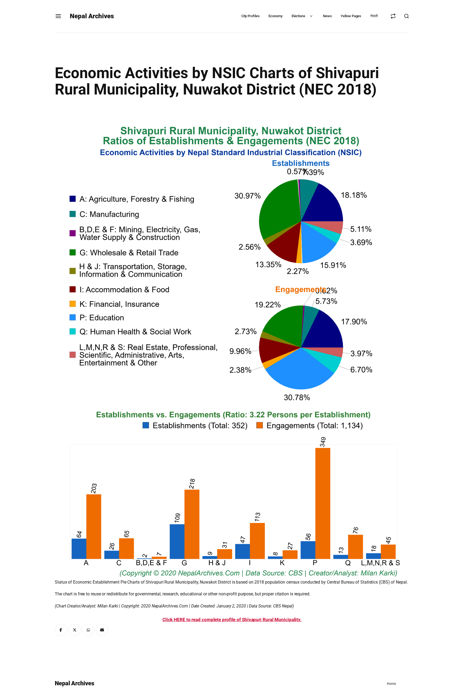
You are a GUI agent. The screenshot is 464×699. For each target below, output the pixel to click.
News (327, 16)
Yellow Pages (351, 16)
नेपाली (374, 16)
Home (391, 684)
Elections (298, 16)
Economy (275, 16)
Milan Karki (107, 606)
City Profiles (250, 16)
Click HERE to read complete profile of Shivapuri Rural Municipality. (232, 619)
